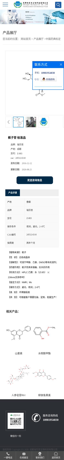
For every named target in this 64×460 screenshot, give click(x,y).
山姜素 (18, 353)
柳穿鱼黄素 (44, 395)
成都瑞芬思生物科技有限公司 (43, 449)
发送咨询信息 (34, 180)
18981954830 (50, 419)
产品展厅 (39, 39)
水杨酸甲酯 (44, 353)
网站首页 (26, 39)
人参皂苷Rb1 (19, 395)
